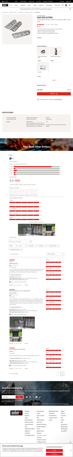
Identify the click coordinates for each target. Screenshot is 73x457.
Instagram (30, 397)
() (58, 99)
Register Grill (68, 1)
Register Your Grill (40, 431)
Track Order (39, 437)
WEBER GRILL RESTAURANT (48, 1)
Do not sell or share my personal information (54, 446)
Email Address (5, 397)
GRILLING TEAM (31, 1)
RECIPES (16, 1)
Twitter (33, 397)
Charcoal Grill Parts (53, 415)
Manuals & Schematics (41, 424)
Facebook (27, 397)
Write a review (54, 24)
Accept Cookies (54, 454)
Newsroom (27, 415)
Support (38, 413)
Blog (62, 422)
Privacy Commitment (29, 422)
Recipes (62, 420)
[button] (54, 37)
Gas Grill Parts (20, 12)
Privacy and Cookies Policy (37, 451)
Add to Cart (52, 93)
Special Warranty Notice (42, 435)
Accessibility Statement (30, 435)
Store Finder (62, 1)
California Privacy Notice (30, 428)
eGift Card (63, 413)
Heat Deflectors (37, 12)
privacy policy (66, 403)
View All (53, 80)
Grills (62, 417)
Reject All (54, 450)
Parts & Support (5, 12)
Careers (26, 417)
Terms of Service (9, 401)
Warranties (39, 433)
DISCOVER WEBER (23, 1)
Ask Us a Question (40, 415)
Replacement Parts (13, 12)
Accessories (63, 415)
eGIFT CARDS (38, 1)
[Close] (70, 9)
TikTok (40, 397)
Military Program (64, 426)
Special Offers (64, 431)
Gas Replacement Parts (29, 12)
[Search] (63, 5)
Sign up (19, 397)
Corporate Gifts (64, 424)
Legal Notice (27, 431)
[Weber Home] (5, 5)
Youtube (36, 397)
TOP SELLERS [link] (57, 5)
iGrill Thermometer (40, 420)
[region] (36, 450)
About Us (27, 413)
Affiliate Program (64, 428)
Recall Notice (27, 433)
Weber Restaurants (29, 420)
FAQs (38, 417)
